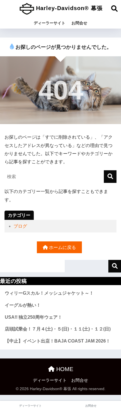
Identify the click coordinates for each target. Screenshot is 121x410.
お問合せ (79, 23)
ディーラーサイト (49, 23)
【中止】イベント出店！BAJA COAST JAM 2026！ (57, 341)
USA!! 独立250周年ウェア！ (33, 317)
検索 (114, 266)
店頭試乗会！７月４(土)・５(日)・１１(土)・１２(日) (58, 329)
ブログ (20, 226)
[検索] (110, 176)
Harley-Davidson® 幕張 (68, 8)
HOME (64, 369)
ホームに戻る (62, 247)
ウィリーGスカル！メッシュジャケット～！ (49, 293)
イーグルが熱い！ (23, 305)
